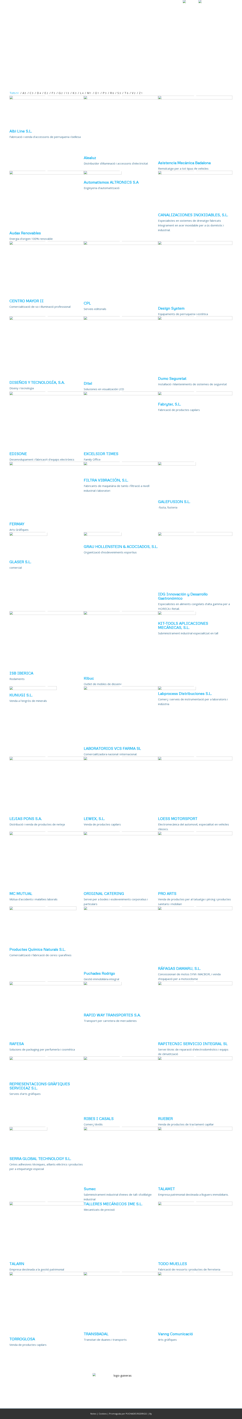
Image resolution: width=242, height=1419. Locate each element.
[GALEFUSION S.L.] (177, 464)
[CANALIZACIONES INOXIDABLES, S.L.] (195, 173)
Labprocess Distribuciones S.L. (185, 693)
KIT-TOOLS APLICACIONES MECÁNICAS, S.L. (183, 625)
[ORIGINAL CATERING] (121, 834)
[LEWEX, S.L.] (121, 759)
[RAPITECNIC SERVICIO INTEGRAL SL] (195, 984)
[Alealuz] (121, 98)
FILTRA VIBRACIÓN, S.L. (106, 480)
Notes (93, 1413)
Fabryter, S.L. (169, 404)
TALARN (16, 1263)
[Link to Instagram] (224, 8)
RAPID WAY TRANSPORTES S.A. (112, 1015)
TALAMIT (166, 1188)
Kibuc (89, 678)
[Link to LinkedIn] (230, 8)
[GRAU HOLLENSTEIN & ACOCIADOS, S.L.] (103, 535)
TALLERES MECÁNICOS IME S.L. (113, 1203)
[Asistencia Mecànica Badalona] (195, 98)
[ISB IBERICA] (46, 614)
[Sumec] (121, 1129)
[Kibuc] (121, 614)
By (150, 1413)
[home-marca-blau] (20, 8)
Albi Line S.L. (20, 131)
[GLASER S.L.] (28, 535)
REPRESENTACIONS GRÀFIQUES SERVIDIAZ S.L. (39, 1085)
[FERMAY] (46, 464)
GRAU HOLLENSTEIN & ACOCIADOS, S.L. (121, 546)
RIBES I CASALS (99, 1118)
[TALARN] (46, 1204)
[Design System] (195, 244)
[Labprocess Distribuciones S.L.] (177, 689)
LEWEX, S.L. (94, 818)
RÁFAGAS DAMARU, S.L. (179, 968)
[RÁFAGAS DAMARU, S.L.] (195, 909)
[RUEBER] (195, 1059)
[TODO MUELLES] (195, 1204)
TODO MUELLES (172, 1263)
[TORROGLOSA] (46, 1274)
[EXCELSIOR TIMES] (121, 394)
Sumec (90, 1188)
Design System (171, 308)
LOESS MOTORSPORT (177, 818)
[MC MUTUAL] (46, 834)
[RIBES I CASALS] (121, 1059)
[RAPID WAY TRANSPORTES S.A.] (103, 984)
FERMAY (16, 523)
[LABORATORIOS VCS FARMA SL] (121, 689)
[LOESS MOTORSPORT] (195, 759)
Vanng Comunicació (175, 1333)
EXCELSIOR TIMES (101, 453)
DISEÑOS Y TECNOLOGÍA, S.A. (37, 382)
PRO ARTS (167, 893)
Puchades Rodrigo (99, 973)
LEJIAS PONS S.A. (25, 818)
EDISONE (18, 453)
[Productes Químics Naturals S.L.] (42, 909)
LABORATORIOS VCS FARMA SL (112, 748)
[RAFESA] (46, 984)
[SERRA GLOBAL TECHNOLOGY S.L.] (28, 1129)
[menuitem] (113, 8)
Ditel (88, 383)
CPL (87, 303)
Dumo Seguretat (172, 378)
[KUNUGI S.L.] (33, 689)
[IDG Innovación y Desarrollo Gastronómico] (195, 535)
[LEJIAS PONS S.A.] (46, 759)
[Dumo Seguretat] (195, 319)
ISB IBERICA (21, 673)
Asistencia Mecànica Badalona (184, 162)
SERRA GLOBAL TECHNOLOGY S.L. (40, 1158)
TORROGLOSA (22, 1339)
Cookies (103, 1413)
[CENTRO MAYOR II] (46, 244)
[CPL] (121, 244)
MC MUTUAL (20, 893)
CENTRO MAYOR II (26, 300)
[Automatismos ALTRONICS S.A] (103, 173)
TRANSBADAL (96, 1333)
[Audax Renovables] (46, 173)
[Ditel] (121, 319)
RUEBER (165, 1118)
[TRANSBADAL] (121, 1274)
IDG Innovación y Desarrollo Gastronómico (183, 596)
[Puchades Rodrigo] (121, 909)
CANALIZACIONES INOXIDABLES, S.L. (193, 214)
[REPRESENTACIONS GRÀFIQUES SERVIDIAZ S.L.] (46, 1059)
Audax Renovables (25, 233)
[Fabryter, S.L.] (195, 394)
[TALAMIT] (195, 1129)
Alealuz (90, 157)
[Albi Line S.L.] (46, 98)
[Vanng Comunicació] (195, 1274)
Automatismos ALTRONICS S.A (111, 182)
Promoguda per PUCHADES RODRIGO (128, 1413)
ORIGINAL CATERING (104, 893)
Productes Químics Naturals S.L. (37, 949)
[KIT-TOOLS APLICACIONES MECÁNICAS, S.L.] (177, 614)
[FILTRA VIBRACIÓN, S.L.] (121, 464)
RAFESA (16, 1043)
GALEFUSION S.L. (174, 501)
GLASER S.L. (20, 561)
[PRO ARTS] (195, 834)
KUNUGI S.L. (21, 695)
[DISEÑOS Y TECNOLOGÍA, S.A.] (46, 319)
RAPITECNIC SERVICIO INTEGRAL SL (193, 1043)
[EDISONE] (46, 394)
